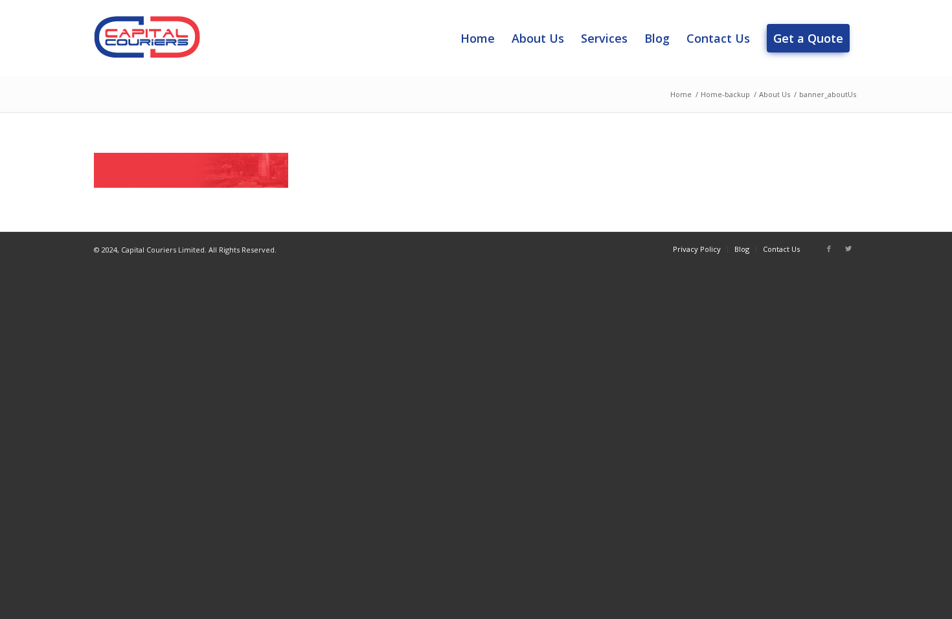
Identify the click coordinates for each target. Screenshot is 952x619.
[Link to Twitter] (848, 248)
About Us (774, 94)
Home (681, 94)
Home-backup (725, 94)
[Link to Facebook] (829, 248)
